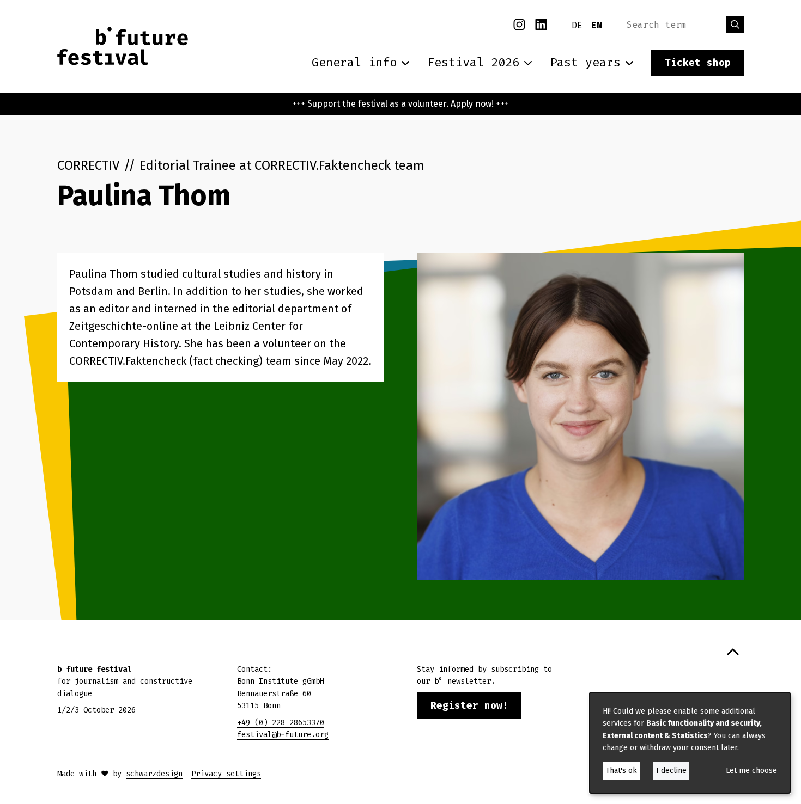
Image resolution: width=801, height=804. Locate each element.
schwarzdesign (154, 774)
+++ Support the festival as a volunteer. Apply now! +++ (400, 104)
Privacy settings (226, 774)
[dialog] (690, 742)
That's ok (621, 770)
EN (596, 25)
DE (577, 25)
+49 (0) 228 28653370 (280, 722)
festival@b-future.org (283, 734)
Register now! (469, 705)
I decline (671, 770)
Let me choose (751, 770)
